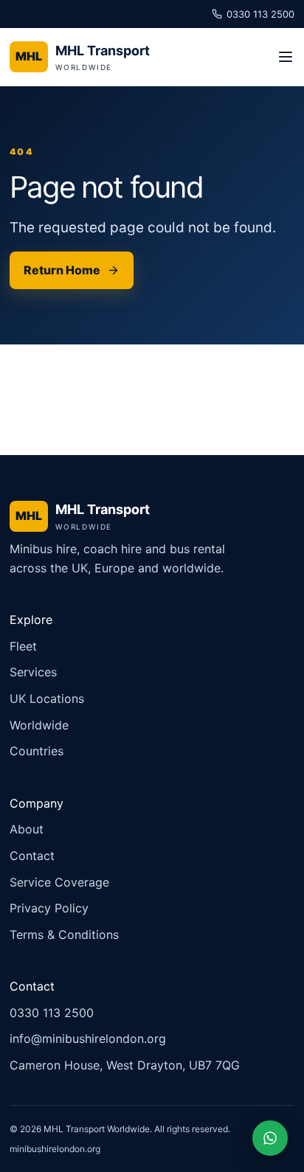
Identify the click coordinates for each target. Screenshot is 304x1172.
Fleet (23, 646)
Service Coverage (59, 882)
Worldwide (39, 725)
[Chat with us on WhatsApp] (270, 1138)
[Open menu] (285, 57)
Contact (32, 855)
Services (33, 672)
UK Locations (47, 698)
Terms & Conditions (64, 934)
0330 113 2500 (260, 14)
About (27, 829)
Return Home (62, 270)
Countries (36, 750)
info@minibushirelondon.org (88, 1038)
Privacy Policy (49, 908)
